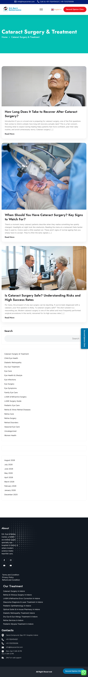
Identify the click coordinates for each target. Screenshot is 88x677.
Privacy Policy (8, 577)
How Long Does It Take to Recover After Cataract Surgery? (41, 114)
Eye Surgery (9, 384)
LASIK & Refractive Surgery (15, 397)
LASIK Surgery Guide (12, 401)
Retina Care (9, 414)
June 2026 (8, 469)
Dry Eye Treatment (12, 367)
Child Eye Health (11, 358)
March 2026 (9, 482)
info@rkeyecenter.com (26, 2)
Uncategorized (10, 431)
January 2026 (10, 490)
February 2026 (10, 486)
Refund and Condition (11, 580)
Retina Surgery (10, 418)
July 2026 (8, 464)
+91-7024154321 (52, 2)
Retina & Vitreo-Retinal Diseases (17, 410)
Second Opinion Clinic (73, 671)
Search (8, 331)
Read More (9, 134)
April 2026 (8, 477)
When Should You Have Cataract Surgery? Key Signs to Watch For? (44, 217)
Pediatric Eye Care (12, 405)
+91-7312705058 (67, 2)
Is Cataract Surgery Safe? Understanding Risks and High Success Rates (42, 297)
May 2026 (8, 473)
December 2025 (11, 494)
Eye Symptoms (10, 388)
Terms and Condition (10, 575)
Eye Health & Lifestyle (13, 375)
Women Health (10, 435)
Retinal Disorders (11, 422)
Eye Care (8, 371)
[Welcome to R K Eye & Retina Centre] (12, 9)
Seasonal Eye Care (12, 427)
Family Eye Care (11, 392)
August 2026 (9, 460)
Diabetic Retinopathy (12, 362)
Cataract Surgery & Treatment (25, 37)
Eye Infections (10, 380)
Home (5, 37)
